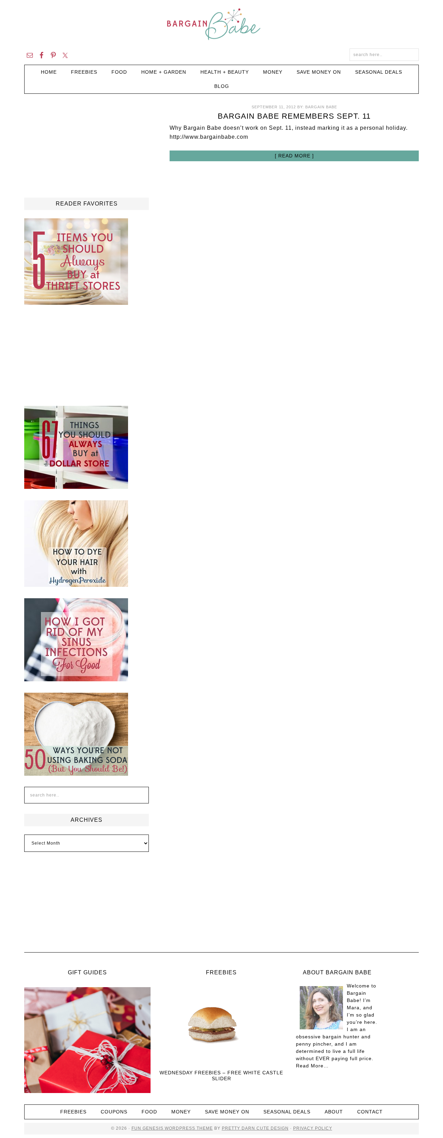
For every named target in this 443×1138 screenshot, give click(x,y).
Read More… (312, 1065)
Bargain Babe (221, 24)
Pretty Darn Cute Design (255, 1128)
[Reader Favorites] (76, 301)
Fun (136, 1128)
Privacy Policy (312, 1128)
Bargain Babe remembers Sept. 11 (294, 116)
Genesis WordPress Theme (177, 1128)
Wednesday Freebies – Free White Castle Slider (221, 1075)
